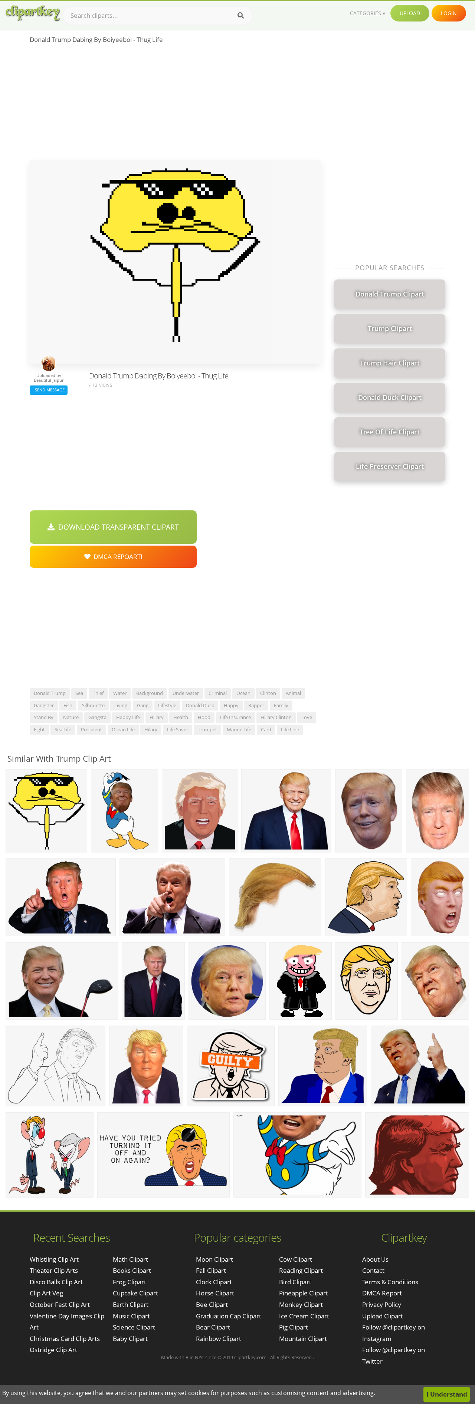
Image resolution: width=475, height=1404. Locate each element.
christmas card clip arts (65, 1338)
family (281, 705)
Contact (373, 1270)
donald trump (50, 693)
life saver (177, 729)
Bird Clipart (295, 1282)
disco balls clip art (56, 1282)
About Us (375, 1259)
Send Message (49, 390)
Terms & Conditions (390, 1282)
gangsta (97, 717)
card (266, 729)
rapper (256, 705)
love (306, 717)
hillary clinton (276, 717)
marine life (239, 729)
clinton (268, 693)
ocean (243, 693)
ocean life (123, 729)
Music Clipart (131, 1316)
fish (67, 705)
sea (79, 693)
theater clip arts (54, 1270)
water (120, 693)
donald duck (200, 705)
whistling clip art (54, 1259)
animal (293, 693)
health (180, 717)
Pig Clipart (293, 1327)
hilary (150, 729)
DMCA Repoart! (116, 556)
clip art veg (46, 1293)
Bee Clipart (212, 1304)
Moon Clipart (214, 1259)
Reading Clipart (301, 1270)
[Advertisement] (175, 104)
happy (231, 705)
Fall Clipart (211, 1270)
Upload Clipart (382, 1316)
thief (98, 693)
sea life (63, 729)
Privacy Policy (381, 1304)
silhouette (93, 705)
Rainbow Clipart (218, 1338)
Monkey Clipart (301, 1304)
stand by (43, 717)
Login (449, 13)
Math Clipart (130, 1259)
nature (71, 717)
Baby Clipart (130, 1338)
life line (290, 729)
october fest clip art (60, 1304)
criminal (218, 693)
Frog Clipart (129, 1282)
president (91, 729)
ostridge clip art (53, 1349)
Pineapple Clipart (303, 1293)
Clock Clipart (214, 1282)
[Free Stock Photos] (32, 13)
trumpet (207, 729)
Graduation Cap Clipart (228, 1316)
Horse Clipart (215, 1293)
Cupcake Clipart (135, 1293)
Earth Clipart (130, 1304)
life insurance (235, 717)
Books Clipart (132, 1270)
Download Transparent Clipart (117, 527)
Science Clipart (134, 1327)
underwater (186, 693)
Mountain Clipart (303, 1338)
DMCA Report (382, 1293)
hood (204, 717)
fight (39, 729)
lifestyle (167, 705)
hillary (157, 717)
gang (142, 705)
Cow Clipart (295, 1259)
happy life (128, 717)
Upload (410, 13)
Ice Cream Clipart (304, 1316)
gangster (44, 705)
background (149, 693)
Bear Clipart (213, 1327)
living (120, 705)
